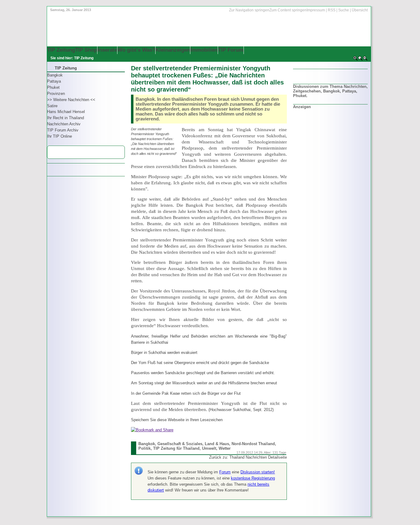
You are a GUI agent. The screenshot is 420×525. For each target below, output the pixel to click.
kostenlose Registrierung (253, 478)
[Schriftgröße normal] (360, 59)
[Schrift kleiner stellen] (365, 59)
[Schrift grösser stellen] (355, 59)
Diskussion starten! (257, 472)
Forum (225, 472)
